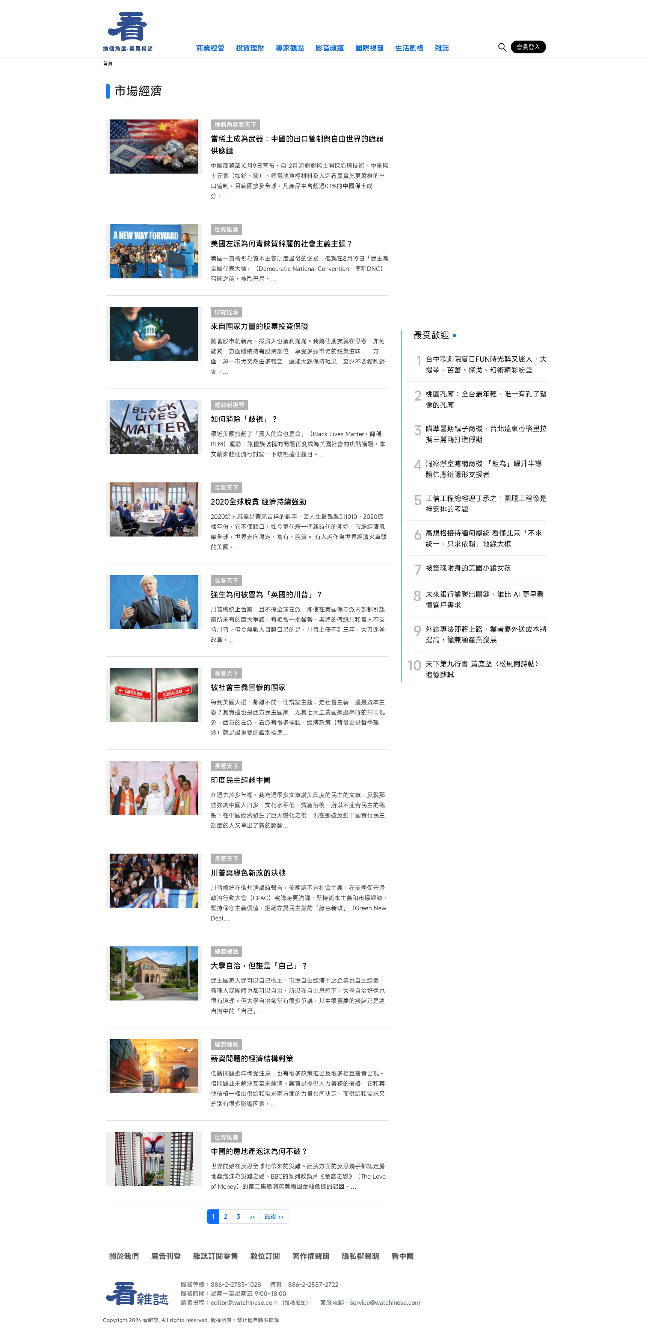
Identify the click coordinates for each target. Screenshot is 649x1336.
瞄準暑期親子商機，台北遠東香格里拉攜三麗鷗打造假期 (486, 434)
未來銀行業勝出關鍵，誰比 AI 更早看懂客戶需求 (485, 599)
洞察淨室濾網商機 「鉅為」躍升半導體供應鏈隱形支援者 (484, 469)
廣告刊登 (166, 1256)
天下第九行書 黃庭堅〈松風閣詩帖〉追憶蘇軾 (484, 669)
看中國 (402, 1256)
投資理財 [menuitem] (250, 48)
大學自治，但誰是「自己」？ (259, 966)
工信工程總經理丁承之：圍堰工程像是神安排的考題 (486, 504)
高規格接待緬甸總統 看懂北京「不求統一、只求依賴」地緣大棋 (484, 538)
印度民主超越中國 (241, 780)
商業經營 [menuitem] (210, 48)
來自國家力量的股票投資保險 (259, 326)
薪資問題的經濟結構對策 (252, 1058)
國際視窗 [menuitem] (369, 48)
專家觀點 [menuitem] (290, 48)
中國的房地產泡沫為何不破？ (259, 1151)
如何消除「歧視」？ (244, 419)
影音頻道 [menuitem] (329, 48)
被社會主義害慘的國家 (248, 687)
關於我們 (124, 1256)
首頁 (108, 63)
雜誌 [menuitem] (442, 48)
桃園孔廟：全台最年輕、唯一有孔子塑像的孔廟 (486, 399)
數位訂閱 (265, 1256)
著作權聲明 (311, 1256)
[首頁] (125, 26)
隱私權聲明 (360, 1256)
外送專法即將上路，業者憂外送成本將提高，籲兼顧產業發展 (486, 634)
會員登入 (528, 47)
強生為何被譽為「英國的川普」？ (267, 594)
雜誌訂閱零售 (215, 1256)
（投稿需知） (295, 1302)
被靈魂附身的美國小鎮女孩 (468, 568)
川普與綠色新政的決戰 (248, 873)
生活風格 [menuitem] (409, 48)
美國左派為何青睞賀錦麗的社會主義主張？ (282, 244)
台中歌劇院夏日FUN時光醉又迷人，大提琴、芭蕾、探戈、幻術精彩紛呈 (486, 364)
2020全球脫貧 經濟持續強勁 (258, 502)
